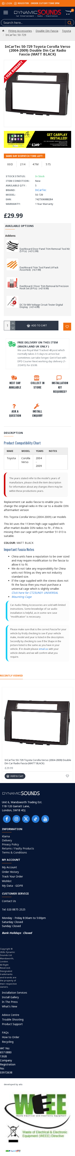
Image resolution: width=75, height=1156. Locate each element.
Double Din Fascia (47, 31)
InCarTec (40, 190)
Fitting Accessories (20, 31)
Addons (10, 235)
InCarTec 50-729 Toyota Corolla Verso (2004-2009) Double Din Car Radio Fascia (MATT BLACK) (38, 761)
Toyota (66, 31)
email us (43, 649)
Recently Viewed (11, 675)
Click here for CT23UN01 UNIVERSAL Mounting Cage (35, 595)
